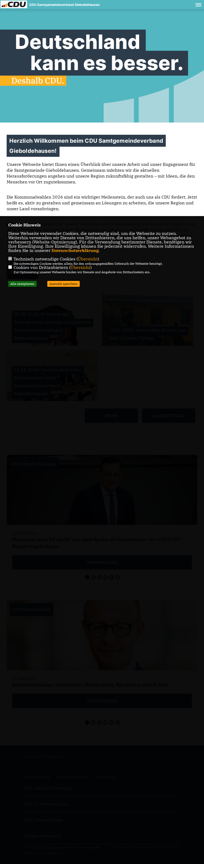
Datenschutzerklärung (75, 250)
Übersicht (88, 259)
